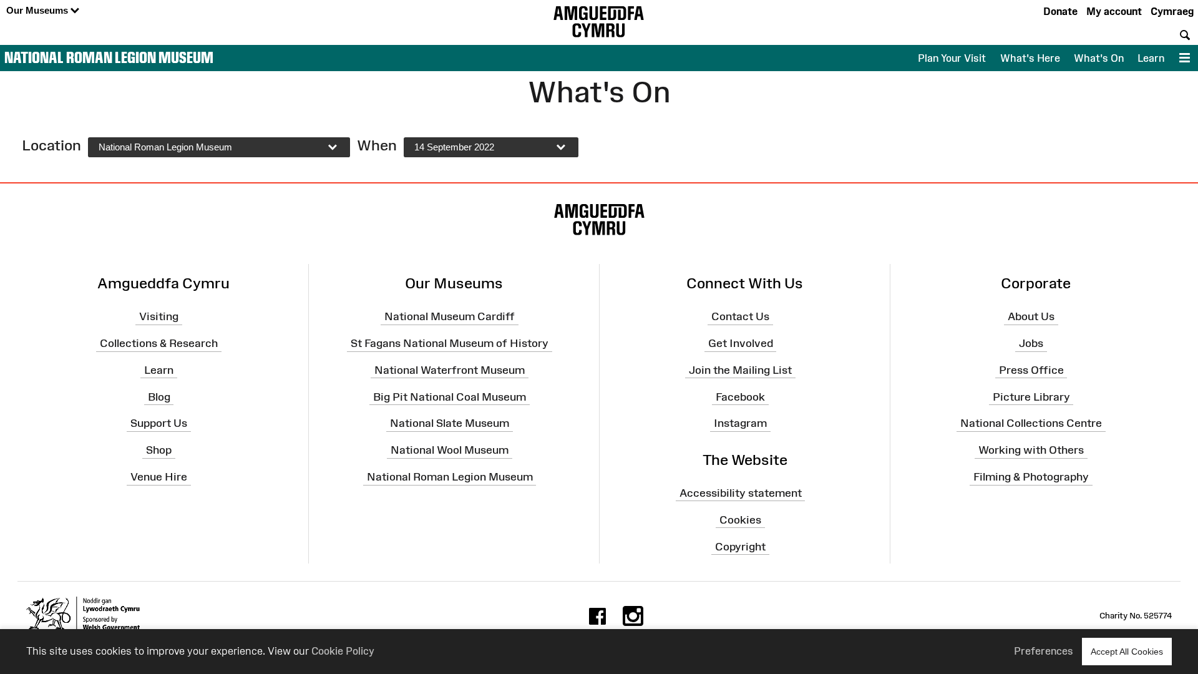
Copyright (740, 546)
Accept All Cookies (1127, 652)
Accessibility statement (740, 493)
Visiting (158, 316)
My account (1114, 11)
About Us (1031, 316)
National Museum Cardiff (449, 316)
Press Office (1031, 370)
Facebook (740, 396)
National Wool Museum (450, 450)
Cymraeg (1172, 11)
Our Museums (38, 10)
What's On (1099, 58)
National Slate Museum (449, 423)
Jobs (1031, 343)
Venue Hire (158, 477)
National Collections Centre (1031, 423)
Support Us (158, 423)
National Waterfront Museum (449, 370)
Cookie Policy (342, 651)
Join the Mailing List (740, 370)
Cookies (740, 519)
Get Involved (740, 343)
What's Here (1030, 58)
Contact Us (740, 316)
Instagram (740, 423)
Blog (159, 396)
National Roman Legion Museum (108, 57)
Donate (1060, 11)
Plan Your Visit (952, 58)
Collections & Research (159, 343)
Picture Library (1031, 396)
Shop (159, 450)
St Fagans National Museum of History (449, 343)
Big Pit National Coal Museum (449, 396)
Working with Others (1031, 450)
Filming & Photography (1031, 477)
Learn (1150, 58)
